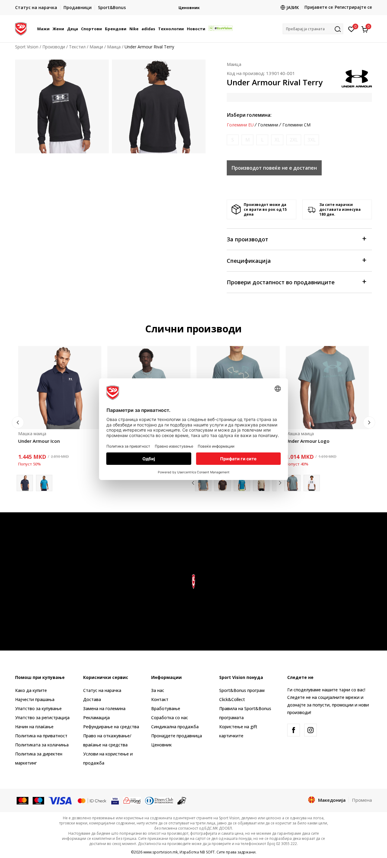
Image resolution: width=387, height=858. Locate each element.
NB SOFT (207, 852)
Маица (114, 47)
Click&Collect (232, 699)
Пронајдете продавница (176, 736)
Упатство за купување (38, 708)
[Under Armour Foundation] (222, 483)
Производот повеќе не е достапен (274, 168)
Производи (53, 47)
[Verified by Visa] (115, 800)
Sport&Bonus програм (242, 690)
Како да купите (31, 690)
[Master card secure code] (92, 800)
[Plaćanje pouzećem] (181, 800)
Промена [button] (362, 800)
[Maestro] (38, 800)
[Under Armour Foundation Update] (242, 483)
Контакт (159, 699)
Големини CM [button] (296, 124)
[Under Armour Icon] (59, 387)
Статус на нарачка (102, 690)
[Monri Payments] (132, 800)
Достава (92, 699)
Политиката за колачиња (42, 745)
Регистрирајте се (353, 7)
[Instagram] (310, 730)
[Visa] (60, 800)
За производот (247, 239)
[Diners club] (159, 800)
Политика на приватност (41, 736)
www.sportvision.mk (160, 852)
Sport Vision (26, 47)
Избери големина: (249, 115)
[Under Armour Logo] (327, 387)
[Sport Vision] (21, 28)
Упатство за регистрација (42, 717)
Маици (96, 47)
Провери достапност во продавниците (281, 282)
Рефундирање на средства (111, 726)
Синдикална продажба (175, 726)
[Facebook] (294, 730)
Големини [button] (268, 124)
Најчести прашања (34, 699)
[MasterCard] (22, 800)
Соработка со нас (169, 717)
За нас (157, 690)
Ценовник (161, 745)
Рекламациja (96, 717)
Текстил (77, 47)
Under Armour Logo (308, 441)
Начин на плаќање (34, 726)
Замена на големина (104, 708)
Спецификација (249, 260)
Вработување (165, 708)
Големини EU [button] (240, 124)
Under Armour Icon (39, 441)
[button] (50, 29)
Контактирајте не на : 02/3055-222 (194, 7)
